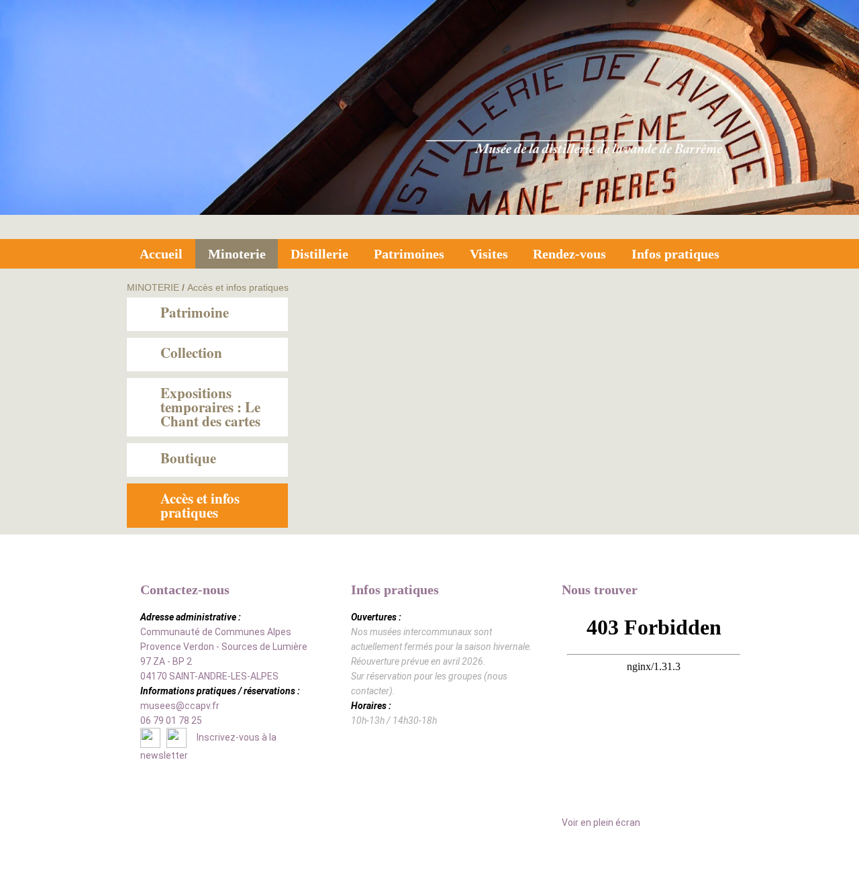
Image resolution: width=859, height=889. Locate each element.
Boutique (188, 458)
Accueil (161, 253)
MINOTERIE (153, 287)
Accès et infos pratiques (238, 287)
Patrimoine (194, 312)
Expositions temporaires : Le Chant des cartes (210, 407)
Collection (191, 352)
